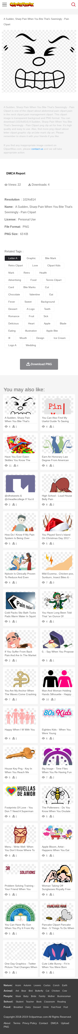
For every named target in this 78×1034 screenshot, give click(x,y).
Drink (46, 1007)
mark (11, 272)
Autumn (27, 985)
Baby (25, 996)
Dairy (28, 1007)
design (40, 338)
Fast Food (56, 1007)
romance (13, 316)
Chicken (56, 991)
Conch (56, 985)
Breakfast (18, 1007)
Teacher (30, 1001)
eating (12, 330)
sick (46, 316)
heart (31, 323)
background (48, 301)
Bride (33, 996)
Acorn (18, 985)
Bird (31, 991)
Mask (18, 996)
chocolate (14, 294)
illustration (31, 330)
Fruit (65, 1007)
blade (63, 323)
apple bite (52, 330)
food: (7, 1007)
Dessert (37, 1007)
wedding (31, 345)
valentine (34, 294)
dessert (12, 308)
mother (51, 996)
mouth (23, 338)
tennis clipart (53, 279)
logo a (12, 345)
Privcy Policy (29, 1023)
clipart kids (53, 265)
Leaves (37, 985)
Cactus (47, 985)
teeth (47, 308)
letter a (12, 258)
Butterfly (39, 991)
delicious (13, 323)
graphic (31, 258)
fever (11, 301)
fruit (31, 316)
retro (27, 272)
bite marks (29, 287)
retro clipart (15, 265)
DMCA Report (15, 173)
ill (9, 338)
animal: (8, 990)
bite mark (50, 258)
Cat (47, 991)
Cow (64, 991)
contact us (37, 148)
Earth (64, 985)
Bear (23, 991)
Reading (61, 1001)
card (11, 287)
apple (47, 323)
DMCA (54, 1023)
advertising (14, 279)
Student (19, 1001)
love (35, 265)
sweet (28, 301)
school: (8, 1001)
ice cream (60, 338)
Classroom (49, 1001)
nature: (8, 985)
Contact (43, 1023)
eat (51, 294)
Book (39, 1001)
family (42, 996)
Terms (16, 1023)
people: (8, 996)
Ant (17, 991)
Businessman (64, 996)
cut (47, 287)
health (43, 272)
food (33, 279)
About (7, 1023)
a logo (31, 308)
